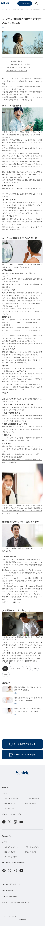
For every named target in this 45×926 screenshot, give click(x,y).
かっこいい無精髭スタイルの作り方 (19, 64)
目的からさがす (9, 803)
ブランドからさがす (32, 798)
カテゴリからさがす (11, 798)
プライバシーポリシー (10, 916)
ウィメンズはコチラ (24, 3)
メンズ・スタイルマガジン (11, 814)
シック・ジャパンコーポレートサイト (15, 903)
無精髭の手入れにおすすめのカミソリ (19, 67)
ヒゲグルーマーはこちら (11, 602)
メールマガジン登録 (9, 896)
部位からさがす (30, 803)
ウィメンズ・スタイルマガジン (13, 863)
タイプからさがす (10, 808)
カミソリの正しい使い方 (11, 884)
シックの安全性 (7, 890)
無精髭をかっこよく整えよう (16, 70)
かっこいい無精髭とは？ (15, 61)
